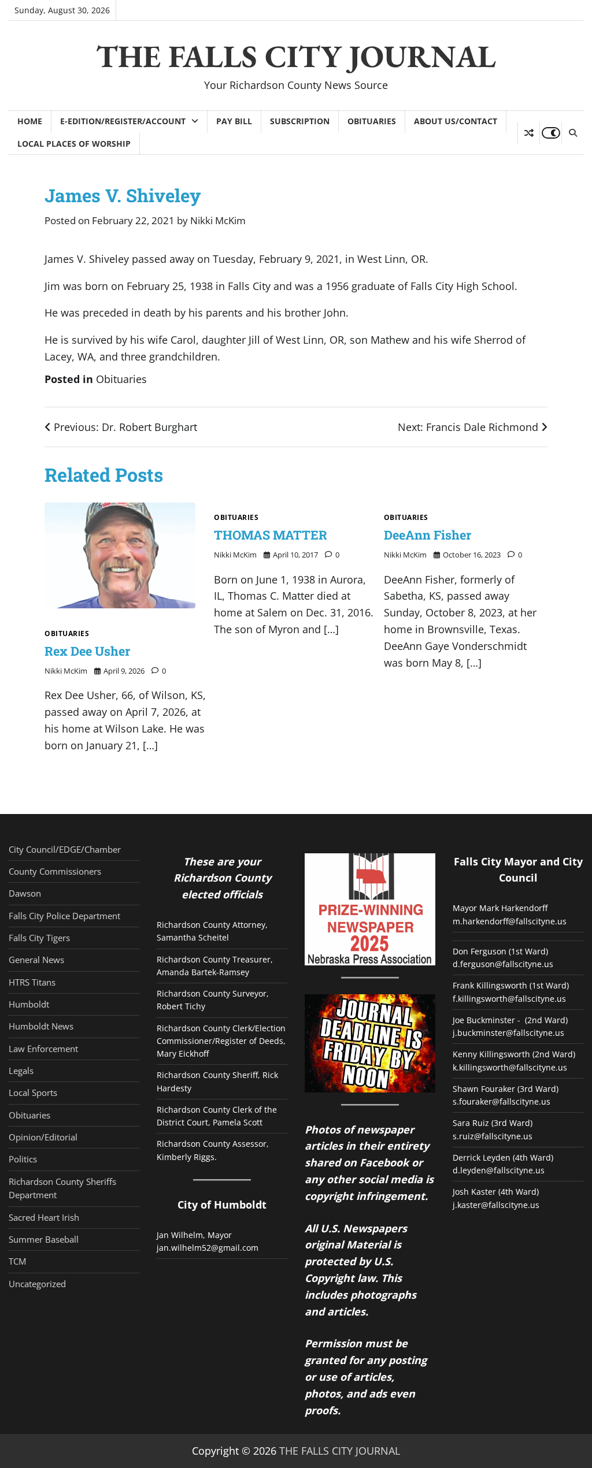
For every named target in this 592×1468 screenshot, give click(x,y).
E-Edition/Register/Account (123, 121)
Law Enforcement (43, 1048)
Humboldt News (41, 1026)
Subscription (300, 121)
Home (29, 121)
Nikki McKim (218, 220)
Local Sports (33, 1092)
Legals (21, 1070)
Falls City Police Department (64, 915)
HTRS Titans (32, 982)
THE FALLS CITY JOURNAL (296, 56)
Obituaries (371, 121)
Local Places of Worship (74, 143)
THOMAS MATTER (270, 534)
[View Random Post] (528, 133)
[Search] (572, 133)
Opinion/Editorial (43, 1137)
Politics (23, 1159)
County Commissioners (55, 871)
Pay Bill (234, 121)
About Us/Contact (455, 121)
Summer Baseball (44, 1239)
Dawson (25, 893)
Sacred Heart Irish (44, 1217)
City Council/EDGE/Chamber (65, 849)
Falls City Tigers (39, 937)
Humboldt (29, 1004)
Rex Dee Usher (87, 650)
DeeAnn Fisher (427, 534)
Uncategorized (37, 1283)
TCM (17, 1261)
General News (36, 959)
